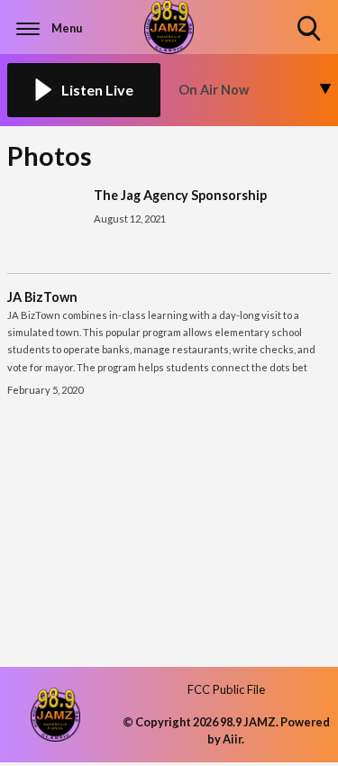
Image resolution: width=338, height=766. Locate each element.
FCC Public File (226, 689)
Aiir (232, 739)
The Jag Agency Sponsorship (180, 195)
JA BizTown (42, 297)
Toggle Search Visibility (310, 42)
